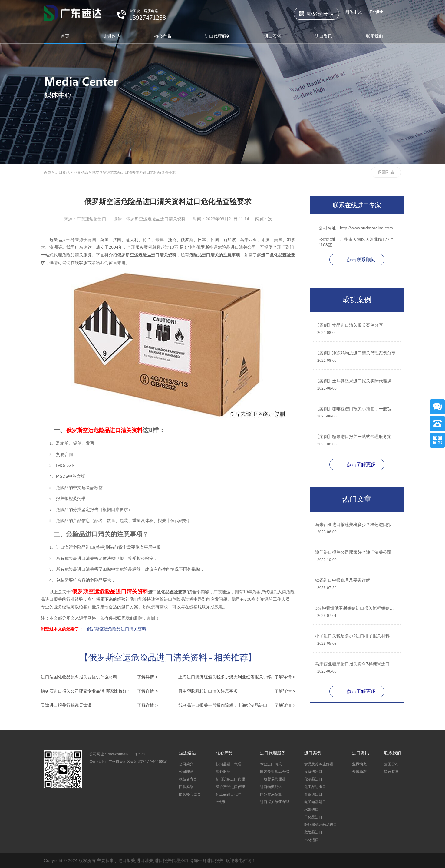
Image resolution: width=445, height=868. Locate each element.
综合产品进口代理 (230, 787)
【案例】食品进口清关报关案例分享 (349, 325)
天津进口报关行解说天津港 (99, 705)
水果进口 (311, 809)
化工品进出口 (315, 787)
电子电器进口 (315, 802)
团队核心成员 (190, 794)
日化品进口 (313, 817)
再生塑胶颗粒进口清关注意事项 (236, 691)
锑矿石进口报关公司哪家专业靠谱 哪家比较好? (99, 691)
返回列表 (385, 172)
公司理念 (186, 772)
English (377, 11)
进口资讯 (323, 36)
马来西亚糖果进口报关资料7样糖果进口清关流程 (356, 663)
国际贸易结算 (271, 794)
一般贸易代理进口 (274, 779)
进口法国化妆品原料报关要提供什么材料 (99, 676)
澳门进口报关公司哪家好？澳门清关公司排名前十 (356, 552)
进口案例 (272, 36)
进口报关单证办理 (274, 802)
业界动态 (81, 172)
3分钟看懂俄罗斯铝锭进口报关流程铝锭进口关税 (356, 608)
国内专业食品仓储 (274, 772)
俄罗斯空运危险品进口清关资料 (116, 629)
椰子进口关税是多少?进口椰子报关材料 (352, 636)
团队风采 (186, 787)
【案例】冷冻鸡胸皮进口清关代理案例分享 (355, 353)
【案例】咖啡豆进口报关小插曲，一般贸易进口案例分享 (356, 408)
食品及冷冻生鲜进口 (320, 764)
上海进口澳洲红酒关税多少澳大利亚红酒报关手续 (236, 676)
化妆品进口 (313, 779)
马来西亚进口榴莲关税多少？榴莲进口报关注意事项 (356, 524)
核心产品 (162, 36)
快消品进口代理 (228, 764)
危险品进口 (313, 832)
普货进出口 (313, 794)
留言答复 (391, 772)
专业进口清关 (271, 764)
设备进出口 (313, 772)
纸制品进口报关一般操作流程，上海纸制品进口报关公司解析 (236, 705)
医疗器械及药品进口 (320, 825)
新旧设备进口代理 (230, 779)
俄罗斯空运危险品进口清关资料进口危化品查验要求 (134, 172)
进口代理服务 (217, 36)
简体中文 (353, 11)
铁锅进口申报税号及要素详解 (342, 580)
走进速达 (111, 36)
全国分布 (391, 764)
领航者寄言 (188, 779)
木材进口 (311, 840)
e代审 (220, 802)
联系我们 (374, 36)
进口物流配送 (271, 787)
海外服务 (223, 772)
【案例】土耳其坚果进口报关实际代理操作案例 (356, 380)
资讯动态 (359, 772)
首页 (65, 36)
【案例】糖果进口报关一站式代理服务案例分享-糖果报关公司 (356, 436)
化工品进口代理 (228, 794)
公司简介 (186, 764)
